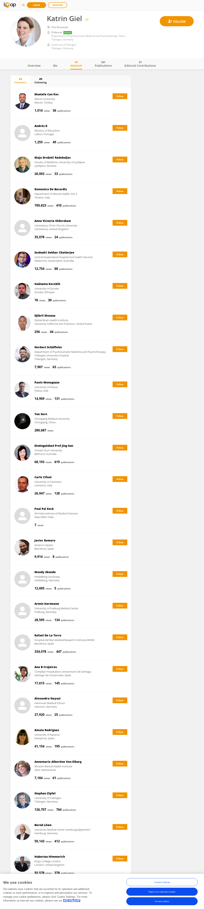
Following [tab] (40, 80)
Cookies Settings (162, 882)
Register (58, 5)
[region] (102, 891)
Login (36, 5)
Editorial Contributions (140, 63)
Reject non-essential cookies (162, 892)
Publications (103, 63)
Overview (34, 65)
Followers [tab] (20, 80)
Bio (55, 65)
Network (76, 63)
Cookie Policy (71, 900)
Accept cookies (162, 901)
